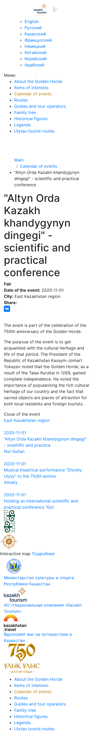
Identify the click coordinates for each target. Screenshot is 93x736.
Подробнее (43, 553)
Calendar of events (32, 93)
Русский (33, 27)
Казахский (35, 33)
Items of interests (31, 87)
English (31, 21)
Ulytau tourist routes (34, 131)
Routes (21, 100)
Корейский (36, 58)
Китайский (36, 52)
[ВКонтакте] (7, 309)
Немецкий (35, 46)
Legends (22, 124)
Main (19, 159)
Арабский (34, 64)
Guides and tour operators (40, 106)
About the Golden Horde (38, 81)
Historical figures (31, 118)
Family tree (25, 112)
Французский (38, 40)
